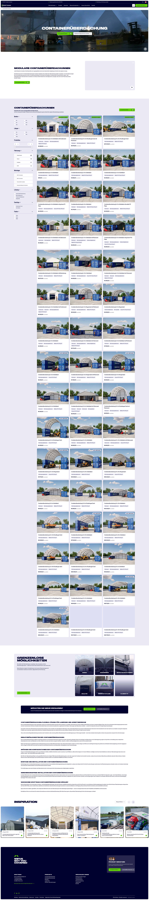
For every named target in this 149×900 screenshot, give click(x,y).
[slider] (15, 147)
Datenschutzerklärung (23, 897)
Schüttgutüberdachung (50, 878)
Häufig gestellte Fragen (81, 876)
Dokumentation (79, 878)
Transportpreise (79, 879)
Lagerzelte (47, 880)
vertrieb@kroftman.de (102, 709)
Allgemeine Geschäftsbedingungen (53, 897)
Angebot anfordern (141, 5)
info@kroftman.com (18, 880)
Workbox (47, 879)
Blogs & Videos (119, 801)
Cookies (37, 897)
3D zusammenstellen (22, 692)
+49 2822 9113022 (89, 709)
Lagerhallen (78, 882)
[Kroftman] (6, 5)
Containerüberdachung (50, 876)
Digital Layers (132, 897)
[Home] (1, 8)
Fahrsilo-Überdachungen (50, 882)
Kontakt (77, 883)
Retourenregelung (80, 880)
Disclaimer (42, 897)
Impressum (31, 897)
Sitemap (16, 897)
